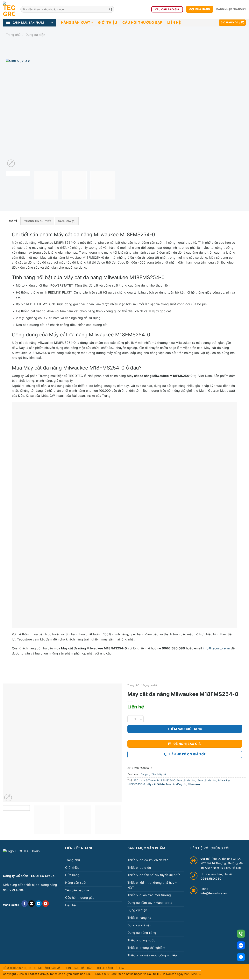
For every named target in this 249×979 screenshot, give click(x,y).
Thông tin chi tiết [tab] (37, 221)
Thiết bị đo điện (139, 868)
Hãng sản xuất (75, 22)
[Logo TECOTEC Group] (21, 859)
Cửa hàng (72, 875)
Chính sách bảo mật (48, 968)
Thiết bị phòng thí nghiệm (146, 948)
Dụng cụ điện (35, 35)
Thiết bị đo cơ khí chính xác (147, 860)
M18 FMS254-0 (166, 780)
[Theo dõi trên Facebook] (24, 903)
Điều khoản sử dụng (17, 968)
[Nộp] (110, 9)
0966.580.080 (211, 878)
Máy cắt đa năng (186, 780)
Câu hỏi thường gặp (142, 22)
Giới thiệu (107, 22)
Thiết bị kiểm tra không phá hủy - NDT (152, 885)
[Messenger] (241, 957)
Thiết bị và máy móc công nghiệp (152, 955)
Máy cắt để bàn (155, 784)
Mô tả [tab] (13, 221)
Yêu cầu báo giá (77, 890)
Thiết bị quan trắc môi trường (149, 895)
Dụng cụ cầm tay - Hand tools (149, 903)
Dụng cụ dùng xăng (141, 933)
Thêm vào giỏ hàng (184, 729)
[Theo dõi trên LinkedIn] (38, 903)
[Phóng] (11, 163)
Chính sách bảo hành (80, 968)
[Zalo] (241, 945)
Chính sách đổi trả (110, 968)
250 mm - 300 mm (144, 780)
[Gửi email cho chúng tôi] (31, 903)
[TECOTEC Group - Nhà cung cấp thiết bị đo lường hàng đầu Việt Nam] (9, 9)
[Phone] (241, 933)
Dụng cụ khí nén (139, 925)
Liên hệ (174, 22)
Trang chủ (13, 35)
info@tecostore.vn (216, 648)
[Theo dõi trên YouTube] (45, 903)
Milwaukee (194, 784)
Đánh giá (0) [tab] (66, 221)
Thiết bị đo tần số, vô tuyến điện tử (153, 875)
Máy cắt (162, 774)
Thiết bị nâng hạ (139, 918)
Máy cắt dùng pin (176, 784)
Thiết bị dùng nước (141, 940)
